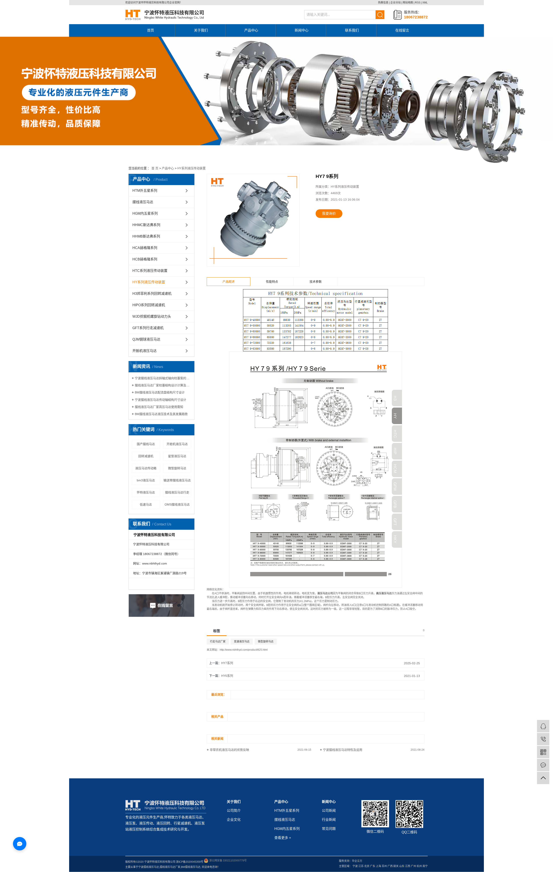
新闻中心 (301, 30)
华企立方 (357, 860)
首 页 (154, 168)
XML (425, 2)
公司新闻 (329, 810)
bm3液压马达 (146, 480)
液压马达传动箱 (145, 468)
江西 (407, 866)
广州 (413, 866)
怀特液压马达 (146, 492)
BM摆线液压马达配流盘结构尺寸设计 (160, 392)
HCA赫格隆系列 (144, 248)
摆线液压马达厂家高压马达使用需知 (159, 407)
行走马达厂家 (218, 641)
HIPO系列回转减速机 (148, 305)
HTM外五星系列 (144, 190)
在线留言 (402, 30)
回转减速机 (145, 456)
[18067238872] (543, 739)
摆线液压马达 (142, 202)
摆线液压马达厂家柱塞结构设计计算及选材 (163, 385)
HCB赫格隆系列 (144, 259)
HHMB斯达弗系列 (146, 236)
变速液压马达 (241, 641)
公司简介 (234, 810)
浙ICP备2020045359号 (189, 861)
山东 (401, 866)
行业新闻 (329, 819)
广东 (372, 866)
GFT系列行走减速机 (148, 328)
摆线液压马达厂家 (170, 867)
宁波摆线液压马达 (148, 867)
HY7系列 (227, 663)
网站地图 (408, 2)
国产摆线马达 (146, 444)
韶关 (396, 866)
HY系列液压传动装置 (191, 168)
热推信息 (383, 2)
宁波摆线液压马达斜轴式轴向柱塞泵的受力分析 (163, 378)
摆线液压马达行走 (177, 492)
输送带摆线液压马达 (177, 480)
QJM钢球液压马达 (146, 339)
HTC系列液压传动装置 (149, 271)
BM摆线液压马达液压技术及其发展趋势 (161, 414)
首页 (150, 30)
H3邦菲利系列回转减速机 (152, 293)
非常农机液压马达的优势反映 (229, 750)
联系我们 (352, 30)
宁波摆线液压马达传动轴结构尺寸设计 (160, 399)
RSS (417, 2)
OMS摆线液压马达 (177, 504)
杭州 (419, 866)
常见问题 (329, 829)
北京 (366, 866)
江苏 (361, 866)
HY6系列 (227, 675)
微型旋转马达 (177, 468)
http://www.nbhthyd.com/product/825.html (244, 649)
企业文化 (234, 819)
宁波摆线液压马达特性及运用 (342, 750)
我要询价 (329, 213)
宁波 (355, 866)
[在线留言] (543, 765)
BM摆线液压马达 (190, 867)
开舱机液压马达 (144, 351)
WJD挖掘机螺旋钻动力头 (151, 316)
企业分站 (395, 2)
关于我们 (201, 30)
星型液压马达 (177, 456)
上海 (378, 866)
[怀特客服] (543, 726)
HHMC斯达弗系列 (146, 225)
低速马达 (146, 504)
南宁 (425, 866)
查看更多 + (282, 838)
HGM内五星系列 (145, 213)
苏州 (384, 866)
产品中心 (251, 30)
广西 (390, 866)
